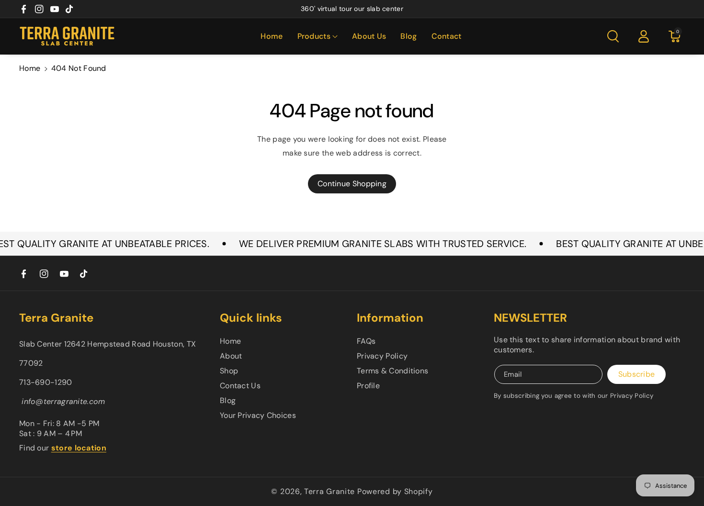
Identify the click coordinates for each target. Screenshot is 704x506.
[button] (317, 37)
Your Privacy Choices (258, 415)
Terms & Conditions (392, 371)
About (231, 356)
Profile (368, 386)
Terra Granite (329, 491)
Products (313, 36)
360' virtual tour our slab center (352, 8)
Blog (228, 400)
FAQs (366, 341)
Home (29, 68)
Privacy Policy (382, 356)
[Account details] (643, 36)
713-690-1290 (45, 382)
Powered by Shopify (395, 491)
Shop (229, 371)
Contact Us (240, 386)
